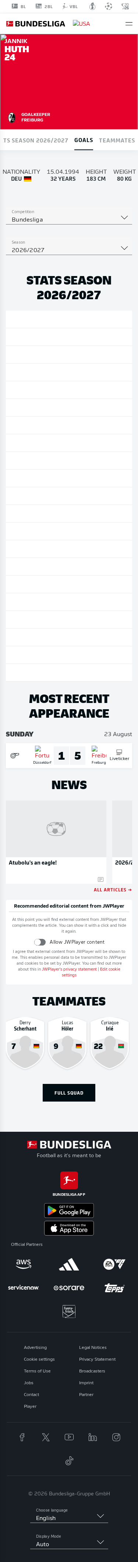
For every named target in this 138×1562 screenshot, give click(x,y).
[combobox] (69, 220)
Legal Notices (93, 1348)
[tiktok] (69, 1461)
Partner (86, 1395)
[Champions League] (108, 6)
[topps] (114, 1288)
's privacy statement (69, 970)
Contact (31, 1395)
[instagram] (116, 1437)
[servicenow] (23, 1287)
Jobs (28, 1383)
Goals (83, 139)
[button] (129, 23)
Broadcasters (92, 1371)
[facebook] (22, 1437)
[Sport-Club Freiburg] (11, 117)
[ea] (114, 1264)
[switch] (40, 942)
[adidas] (69, 1264)
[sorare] (69, 1288)
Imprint (86, 1383)
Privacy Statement (97, 1359)
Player (30, 1406)
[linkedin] (93, 1437)
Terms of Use (37, 1371)
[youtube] (69, 1437)
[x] (45, 1437)
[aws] (23, 1264)
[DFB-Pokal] (92, 6)
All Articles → (113, 889)
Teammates (117, 140)
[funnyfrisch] (69, 1311)
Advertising (35, 1348)
